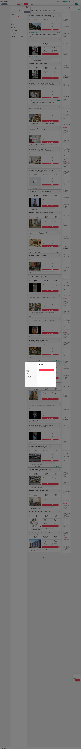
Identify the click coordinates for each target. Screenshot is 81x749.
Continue (46, 370)
